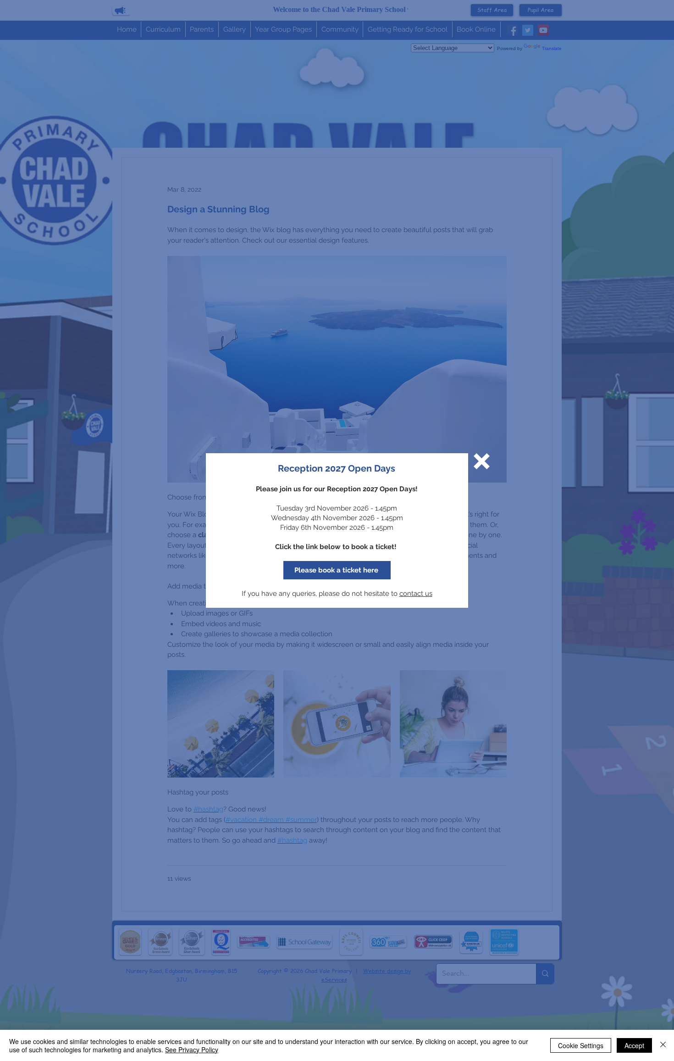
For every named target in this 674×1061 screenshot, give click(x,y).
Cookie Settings (580, 1045)
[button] (482, 461)
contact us (415, 593)
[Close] (662, 1045)
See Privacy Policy (191, 1049)
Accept (634, 1045)
